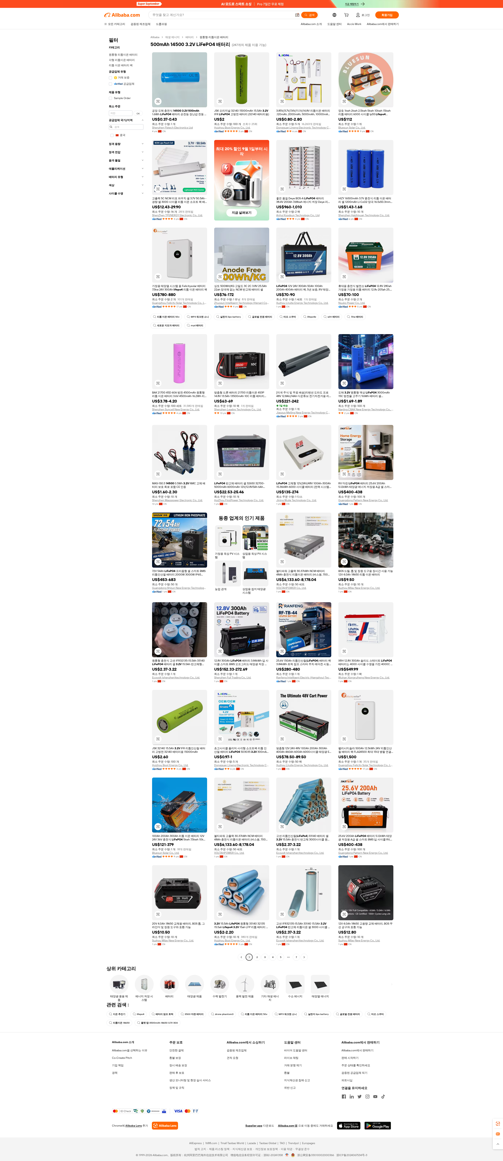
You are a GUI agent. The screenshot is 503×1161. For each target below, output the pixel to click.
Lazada (251, 1143)
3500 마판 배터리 (194, 1014)
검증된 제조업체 (237, 1050)
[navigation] (126, 497)
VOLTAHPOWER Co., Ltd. (291, 587)
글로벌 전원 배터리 (262, 316)
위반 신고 (290, 1087)
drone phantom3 (224, 1014)
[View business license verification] (287, 1155)
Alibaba (155, 37)
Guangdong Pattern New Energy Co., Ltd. (363, 500)
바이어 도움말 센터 (295, 1050)
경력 (114, 1072)
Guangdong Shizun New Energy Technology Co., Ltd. (179, 587)
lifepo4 (140, 1014)
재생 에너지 (172, 37)
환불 (287, 1072)
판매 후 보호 (176, 1072)
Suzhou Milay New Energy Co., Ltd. (359, 587)
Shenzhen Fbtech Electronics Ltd (172, 127)
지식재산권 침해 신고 (297, 1080)
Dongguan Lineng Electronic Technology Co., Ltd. (303, 127)
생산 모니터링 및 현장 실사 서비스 (190, 1080)
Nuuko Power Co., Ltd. (351, 302)
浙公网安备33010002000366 (315, 1155)
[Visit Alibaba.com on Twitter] (359, 1096)
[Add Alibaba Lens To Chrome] (165, 1126)
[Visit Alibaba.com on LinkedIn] (351, 1096)
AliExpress (195, 1143)
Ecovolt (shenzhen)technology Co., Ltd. (176, 677)
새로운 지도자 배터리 (168, 325)
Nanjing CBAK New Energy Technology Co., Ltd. (365, 409)
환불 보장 (175, 1057)
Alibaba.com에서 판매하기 (357, 1050)
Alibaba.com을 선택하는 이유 (129, 1050)
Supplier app (253, 1125)
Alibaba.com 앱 (287, 1125)
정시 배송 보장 (178, 1065)
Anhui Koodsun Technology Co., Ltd (297, 215)
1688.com (211, 1143)
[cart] (347, 15)
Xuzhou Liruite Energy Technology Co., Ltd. (302, 302)
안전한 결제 (176, 1050)
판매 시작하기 (350, 1057)
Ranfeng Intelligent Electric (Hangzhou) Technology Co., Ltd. (303, 677)
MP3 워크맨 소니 (200, 316)
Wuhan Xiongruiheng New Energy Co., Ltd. (364, 677)
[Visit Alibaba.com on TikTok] (383, 1096)
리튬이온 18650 (121, 1022)
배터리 (189, 37)
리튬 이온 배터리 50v (168, 316)
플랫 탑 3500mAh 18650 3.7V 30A (159, 1022)
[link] (498, 1124)
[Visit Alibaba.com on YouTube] (375, 1096)
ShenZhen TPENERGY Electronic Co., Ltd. (177, 215)
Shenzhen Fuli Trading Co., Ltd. (232, 677)
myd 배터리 (197, 325)
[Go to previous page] (241, 957)
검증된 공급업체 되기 (354, 1072)
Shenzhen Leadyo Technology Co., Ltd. (237, 409)
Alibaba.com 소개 (123, 1042)
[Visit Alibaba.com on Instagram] (367, 1096)
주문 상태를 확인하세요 (355, 1065)
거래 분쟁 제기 (293, 1065)
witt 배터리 (334, 316)
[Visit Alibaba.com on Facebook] (343, 1096)
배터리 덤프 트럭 (164, 1014)
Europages (308, 1143)
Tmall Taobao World (232, 1143)
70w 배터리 (357, 316)
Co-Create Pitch (122, 1057)
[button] (297, 15)
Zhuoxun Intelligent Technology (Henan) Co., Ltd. (241, 302)
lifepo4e (311, 316)
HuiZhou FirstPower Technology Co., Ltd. (239, 500)
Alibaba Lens (133, 1125)
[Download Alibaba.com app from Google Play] (377, 1126)
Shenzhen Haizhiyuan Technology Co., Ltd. (364, 215)
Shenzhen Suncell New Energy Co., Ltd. (176, 409)
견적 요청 (232, 1057)
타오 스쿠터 (290, 316)
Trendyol (293, 1143)
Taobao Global (267, 1143)
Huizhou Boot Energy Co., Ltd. (232, 127)
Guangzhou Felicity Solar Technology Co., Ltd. (179, 302)
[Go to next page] (304, 957)
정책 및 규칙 (176, 1087)
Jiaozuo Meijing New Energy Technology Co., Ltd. (303, 412)
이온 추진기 (119, 1014)
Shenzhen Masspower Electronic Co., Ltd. (177, 500)
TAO (282, 1143)
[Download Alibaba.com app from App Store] (349, 1126)
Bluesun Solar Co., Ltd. (351, 127)
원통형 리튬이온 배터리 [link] (214, 37)
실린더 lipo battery (230, 316)
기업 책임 (118, 1065)
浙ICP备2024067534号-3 (351, 1155)
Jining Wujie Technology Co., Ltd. (296, 500)
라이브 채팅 (291, 1057)
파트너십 (346, 1080)
